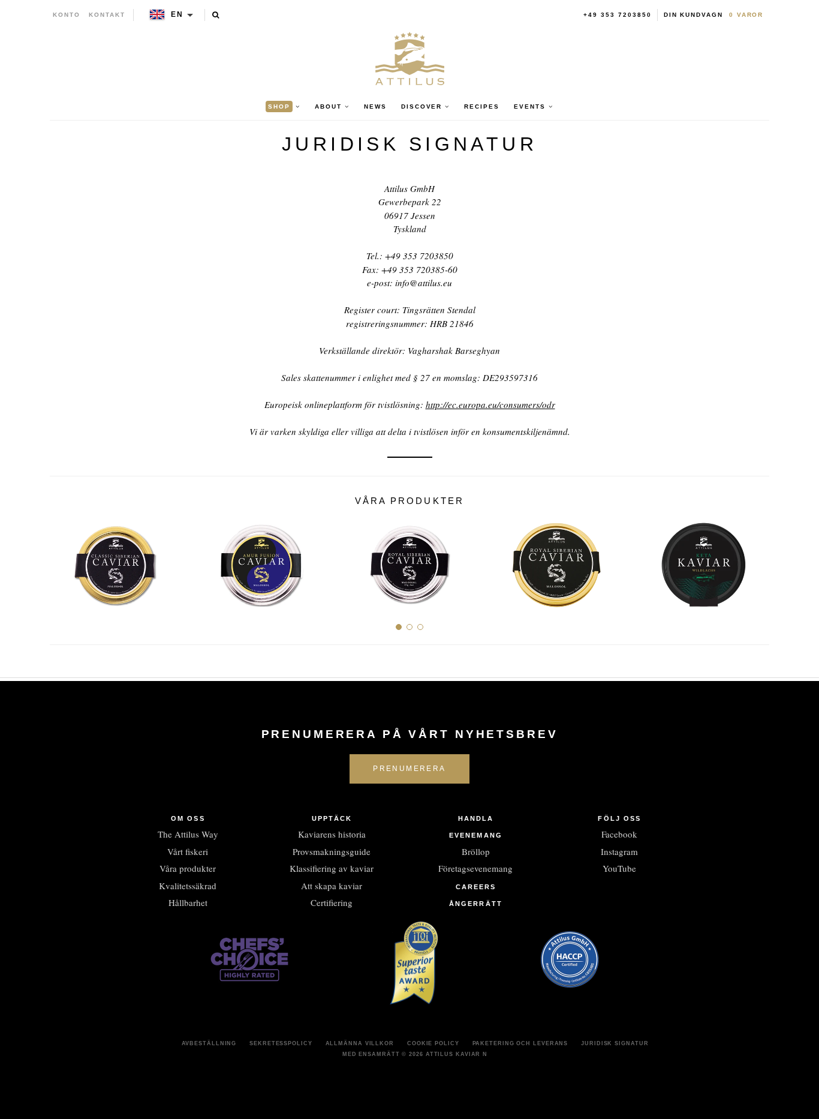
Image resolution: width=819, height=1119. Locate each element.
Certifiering (332, 902)
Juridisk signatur (614, 1043)
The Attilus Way (188, 834)
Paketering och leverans (520, 1043)
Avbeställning (209, 1043)
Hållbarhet (187, 902)
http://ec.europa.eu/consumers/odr (490, 404)
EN (177, 14)
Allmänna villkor (360, 1043)
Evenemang (475, 835)
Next (755, 560)
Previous (63, 560)
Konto (66, 14)
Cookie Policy (433, 1043)
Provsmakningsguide (332, 851)
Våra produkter (187, 868)
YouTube (619, 868)
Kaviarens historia (332, 834)
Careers (476, 886)
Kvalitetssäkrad (187, 886)
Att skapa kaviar (331, 886)
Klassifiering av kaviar (332, 868)
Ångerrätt (475, 903)
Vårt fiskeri (187, 851)
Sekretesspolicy (280, 1043)
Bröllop (476, 851)
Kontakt (107, 14)
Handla (476, 818)
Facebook (619, 834)
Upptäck (332, 818)
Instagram (619, 851)
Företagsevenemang (475, 868)
